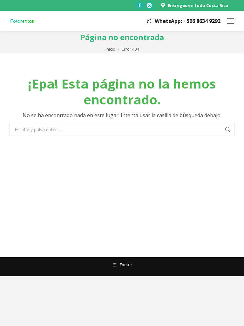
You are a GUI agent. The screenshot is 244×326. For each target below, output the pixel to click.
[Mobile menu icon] (230, 21)
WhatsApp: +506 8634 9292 (187, 21)
